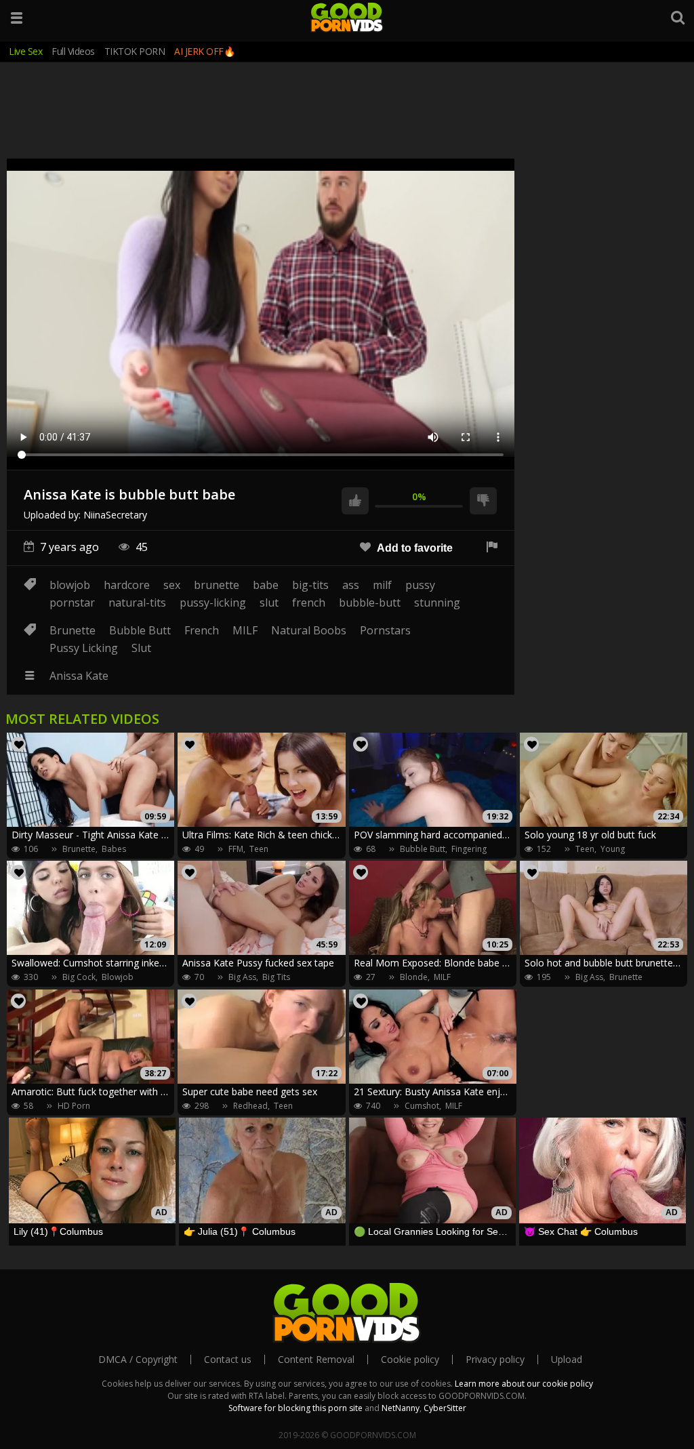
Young (612, 849)
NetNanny (401, 1408)
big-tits (310, 584)
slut (269, 602)
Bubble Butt (140, 630)
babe (266, 584)
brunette (216, 584)
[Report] (492, 547)
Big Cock (79, 977)
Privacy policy (495, 1359)
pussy (420, 584)
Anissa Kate (78, 675)
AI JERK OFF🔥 (204, 51)
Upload (566, 1359)
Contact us (227, 1359)
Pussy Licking (83, 647)
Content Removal (316, 1359)
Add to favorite (413, 548)
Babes (114, 849)
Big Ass (242, 977)
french (308, 602)
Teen (258, 849)
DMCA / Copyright (138, 1359)
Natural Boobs (308, 630)
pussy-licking (213, 602)
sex (171, 584)
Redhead (250, 1105)
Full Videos (73, 51)
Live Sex (25, 51)
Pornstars (385, 630)
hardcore (127, 584)
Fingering (469, 849)
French (201, 630)
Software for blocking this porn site (295, 1408)
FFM (235, 849)
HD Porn (74, 1105)
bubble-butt (370, 602)
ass (350, 584)
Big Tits (276, 977)
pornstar (72, 602)
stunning (437, 602)
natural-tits (137, 602)
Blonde (414, 977)
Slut (141, 647)
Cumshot (422, 1105)
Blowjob (118, 977)
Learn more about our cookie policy (524, 1383)
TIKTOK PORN (134, 51)
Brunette (72, 630)
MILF (245, 630)
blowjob (69, 584)
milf (382, 584)
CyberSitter (445, 1408)
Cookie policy (410, 1359)
